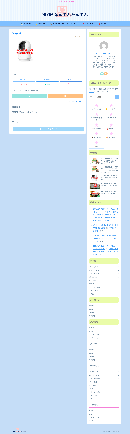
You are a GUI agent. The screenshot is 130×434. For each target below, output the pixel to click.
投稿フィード (93, 331)
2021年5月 (104, 316)
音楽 (105, 294)
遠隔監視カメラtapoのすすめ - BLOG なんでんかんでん (105, 251)
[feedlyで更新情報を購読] (29, 96)
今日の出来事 (105, 290)
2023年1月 (104, 305)
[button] (117, 97)
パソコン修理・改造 (104, 273)
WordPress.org (93, 338)
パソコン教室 (104, 277)
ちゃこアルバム (105, 287)
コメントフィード (94, 334)
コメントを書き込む (48, 129)
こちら (91, 92)
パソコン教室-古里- (104, 53)
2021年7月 (104, 309)
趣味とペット (104, 283)
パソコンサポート (104, 270)
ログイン (91, 327)
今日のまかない (104, 280)
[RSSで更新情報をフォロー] (65, 96)
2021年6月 (104, 312)
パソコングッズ (104, 267)
